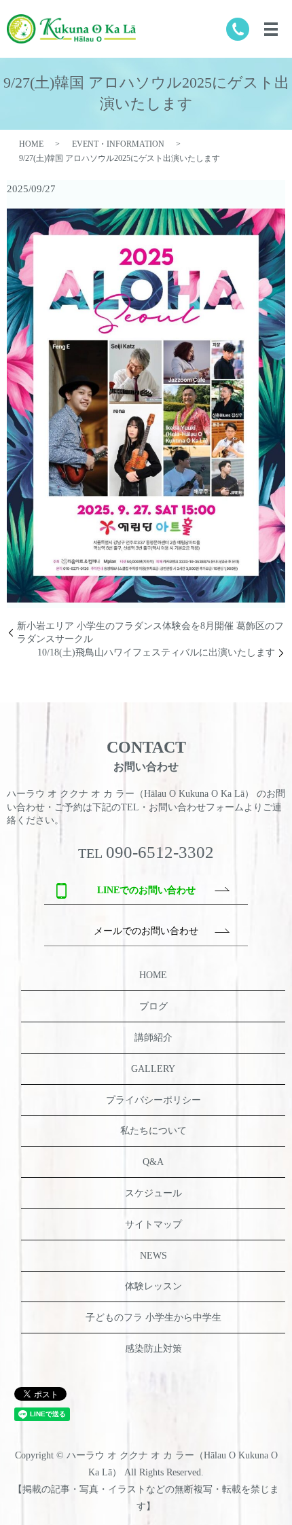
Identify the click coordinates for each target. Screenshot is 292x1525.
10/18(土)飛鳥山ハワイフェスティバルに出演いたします (156, 652)
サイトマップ (153, 1224)
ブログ (153, 1006)
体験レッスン (153, 1286)
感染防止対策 (153, 1349)
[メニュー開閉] (271, 29)
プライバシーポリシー (153, 1100)
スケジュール (153, 1193)
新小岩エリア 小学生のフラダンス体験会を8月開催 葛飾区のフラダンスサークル (150, 633)
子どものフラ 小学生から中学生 (153, 1317)
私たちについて (153, 1131)
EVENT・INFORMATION (118, 144)
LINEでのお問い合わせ (146, 890)
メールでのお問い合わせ (146, 931)
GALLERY (153, 1069)
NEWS (153, 1256)
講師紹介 (153, 1038)
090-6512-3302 (160, 852)
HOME (31, 144)
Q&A (153, 1162)
